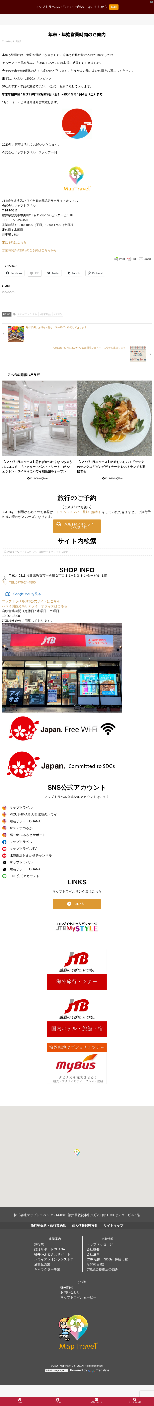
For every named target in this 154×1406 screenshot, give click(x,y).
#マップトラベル (27, 314)
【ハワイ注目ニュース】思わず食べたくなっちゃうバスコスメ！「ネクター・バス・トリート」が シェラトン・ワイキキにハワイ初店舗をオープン (37, 466)
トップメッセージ (100, 1244)
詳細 (114, 6)
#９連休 (58, 314)
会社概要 (93, 1249)
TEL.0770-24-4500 (22, 582)
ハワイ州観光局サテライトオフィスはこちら (34, 606)
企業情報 (107, 1239)
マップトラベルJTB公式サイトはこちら (31, 601)
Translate (102, 1370)
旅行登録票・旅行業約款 (48, 1225)
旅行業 (39, 1244)
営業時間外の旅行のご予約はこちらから (29, 250)
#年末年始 (45, 314)
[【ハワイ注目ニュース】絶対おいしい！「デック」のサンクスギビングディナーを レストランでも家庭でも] (114, 418)
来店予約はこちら (14, 242)
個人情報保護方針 (85, 1225)
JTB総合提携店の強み (102, 1269)
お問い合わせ (70, 1292)
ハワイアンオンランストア (54, 1259)
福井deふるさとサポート (52, 1254)
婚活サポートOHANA (49, 1249)
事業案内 (55, 1239)
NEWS (6, 314)
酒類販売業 (42, 1264)
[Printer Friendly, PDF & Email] (132, 258)
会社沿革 (93, 1254)
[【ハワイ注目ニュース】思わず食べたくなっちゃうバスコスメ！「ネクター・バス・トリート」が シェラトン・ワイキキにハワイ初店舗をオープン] (39, 418)
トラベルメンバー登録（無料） (79, 512)
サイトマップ (113, 1225)
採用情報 (66, 1287)
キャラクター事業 (47, 1269)
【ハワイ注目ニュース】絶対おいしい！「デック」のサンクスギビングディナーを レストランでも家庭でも (112, 466)
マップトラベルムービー (78, 1297)
